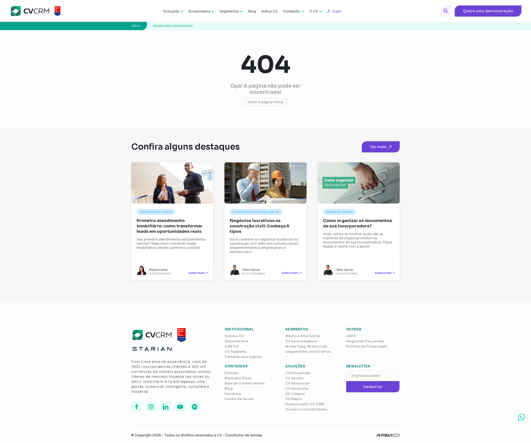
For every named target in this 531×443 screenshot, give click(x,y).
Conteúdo (291, 11)
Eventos (231, 373)
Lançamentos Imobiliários (308, 351)
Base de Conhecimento (245, 383)
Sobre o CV (234, 336)
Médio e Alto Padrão (303, 336)
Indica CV (269, 11)
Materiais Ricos (238, 378)
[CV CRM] (33, 11)
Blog (252, 11)
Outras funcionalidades (306, 409)
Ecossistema (199, 11)
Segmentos (229, 11)
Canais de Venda (239, 399)
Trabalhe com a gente (243, 357)
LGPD (351, 336)
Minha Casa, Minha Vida (306, 346)
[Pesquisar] (446, 11)
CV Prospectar (298, 373)
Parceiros (233, 394)
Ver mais (378, 147)
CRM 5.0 (232, 346)
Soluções (171, 11)
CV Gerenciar (297, 388)
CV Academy (235, 351)
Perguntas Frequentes (365, 341)
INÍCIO (136, 26)
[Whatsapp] (521, 417)
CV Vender (294, 378)
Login (336, 11)
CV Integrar (295, 394)
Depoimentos (236, 341)
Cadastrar (372, 386)
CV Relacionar (297, 383)
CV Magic (293, 399)
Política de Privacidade (366, 346)
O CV (313, 11)
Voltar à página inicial (265, 102)
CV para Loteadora (301, 341)
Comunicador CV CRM (304, 404)
